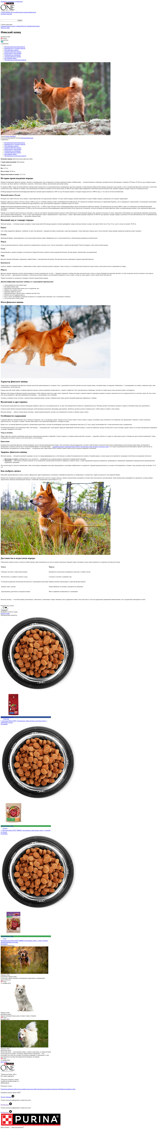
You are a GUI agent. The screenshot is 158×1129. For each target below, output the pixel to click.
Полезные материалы (23, 12)
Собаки (8, 26)
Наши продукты (11, 12)
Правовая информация (8, 1089)
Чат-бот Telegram (6, 1097)
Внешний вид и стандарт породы (14, 48)
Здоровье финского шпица (12, 56)
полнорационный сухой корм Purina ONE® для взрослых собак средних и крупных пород (81, 446)
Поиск (20, 20)
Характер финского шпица (12, 51)
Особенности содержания (12, 55)
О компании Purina (56, 1089)
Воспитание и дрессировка (12, 53)
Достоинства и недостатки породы (15, 60)
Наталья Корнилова (27, 138)
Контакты (33, 12)
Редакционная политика (42, 1089)
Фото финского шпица (11, 50)
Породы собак (25, 26)
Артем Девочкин (10, 136)
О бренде (3, 12)
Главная (3, 26)
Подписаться (5, 1104)
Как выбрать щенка (10, 58)
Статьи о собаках (15, 26)
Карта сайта (71, 1089)
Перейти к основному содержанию (12, 1)
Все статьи (4, 1062)
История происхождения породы (14, 47)
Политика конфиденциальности (25, 1089)
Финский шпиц (35, 26)
